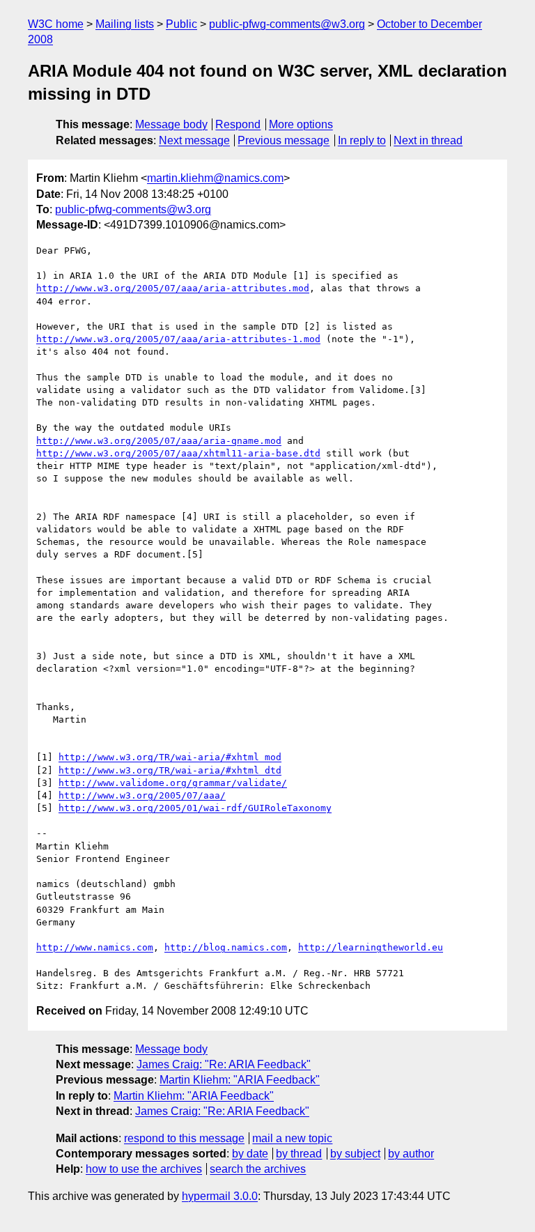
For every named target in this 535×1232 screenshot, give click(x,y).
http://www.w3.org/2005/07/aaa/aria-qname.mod (158, 441)
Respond (238, 124)
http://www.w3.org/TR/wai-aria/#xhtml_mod (170, 757)
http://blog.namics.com (225, 947)
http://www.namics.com (94, 947)
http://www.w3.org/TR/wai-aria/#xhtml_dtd (170, 770)
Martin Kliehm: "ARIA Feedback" (240, 1080)
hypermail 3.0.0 (220, 1196)
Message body (171, 124)
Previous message (283, 140)
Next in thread (428, 140)
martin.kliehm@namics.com (215, 178)
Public (181, 24)
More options (301, 124)
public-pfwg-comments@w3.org (287, 24)
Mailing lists (124, 24)
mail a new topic (292, 1138)
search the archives (258, 1169)
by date (250, 1154)
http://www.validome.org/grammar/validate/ (173, 783)
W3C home (56, 24)
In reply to (362, 140)
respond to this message (184, 1138)
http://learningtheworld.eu (370, 947)
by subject (355, 1154)
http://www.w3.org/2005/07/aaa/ (142, 795)
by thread (299, 1154)
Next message (194, 140)
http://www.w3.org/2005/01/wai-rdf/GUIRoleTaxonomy (195, 808)
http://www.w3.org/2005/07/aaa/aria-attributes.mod (172, 288)
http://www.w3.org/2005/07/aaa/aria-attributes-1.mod (178, 339)
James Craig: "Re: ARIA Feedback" (224, 1064)
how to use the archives (144, 1169)
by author (411, 1154)
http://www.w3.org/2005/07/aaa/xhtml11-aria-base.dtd (178, 453)
